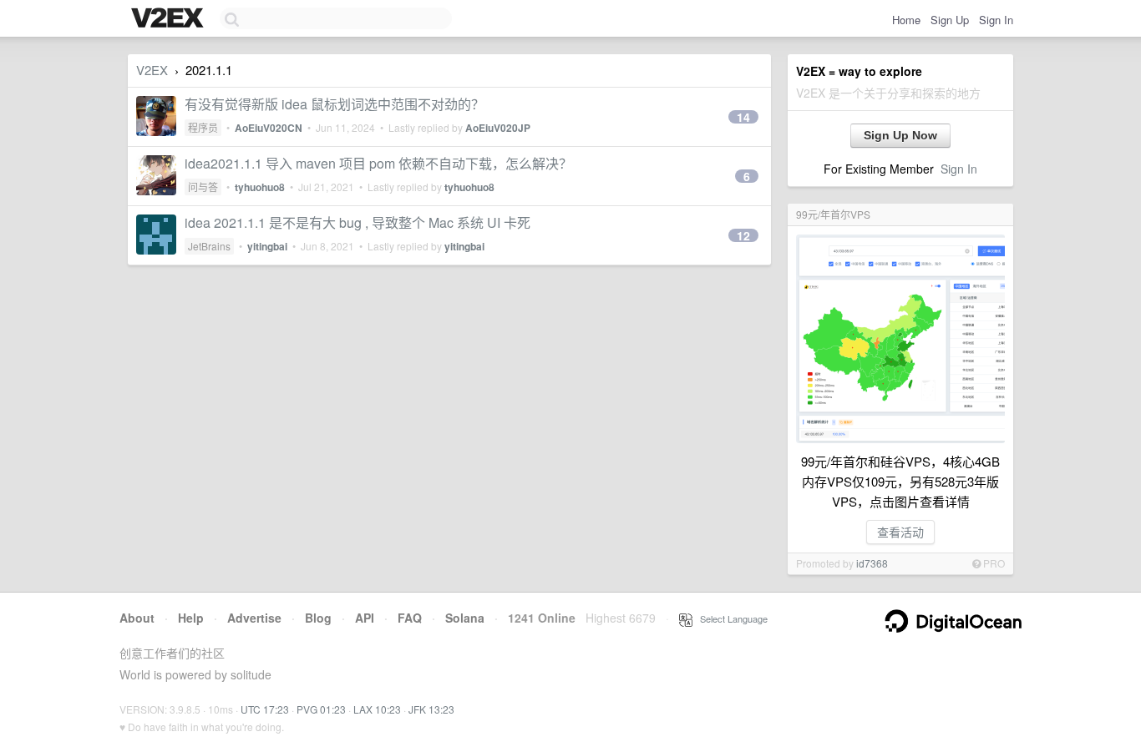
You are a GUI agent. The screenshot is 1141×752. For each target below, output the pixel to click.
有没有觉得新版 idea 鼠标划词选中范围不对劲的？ (334, 104)
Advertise (254, 617)
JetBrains (209, 246)
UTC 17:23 (265, 709)
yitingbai (267, 246)
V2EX (152, 69)
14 (743, 117)
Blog (318, 617)
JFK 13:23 (431, 709)
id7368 (872, 563)
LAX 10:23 (377, 709)
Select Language (730, 618)
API (364, 617)
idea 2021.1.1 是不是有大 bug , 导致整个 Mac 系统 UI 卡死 (357, 222)
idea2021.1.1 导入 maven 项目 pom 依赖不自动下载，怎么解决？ (378, 163)
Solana (464, 617)
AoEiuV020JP (497, 127)
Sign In (996, 20)
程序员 (203, 127)
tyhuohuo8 (260, 186)
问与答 (203, 186)
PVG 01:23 (321, 709)
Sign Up (950, 20)
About (137, 617)
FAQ (410, 617)
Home (906, 20)
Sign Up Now (900, 135)
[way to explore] (169, 19)
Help (191, 617)
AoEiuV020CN (268, 127)
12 (743, 235)
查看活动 (900, 531)
